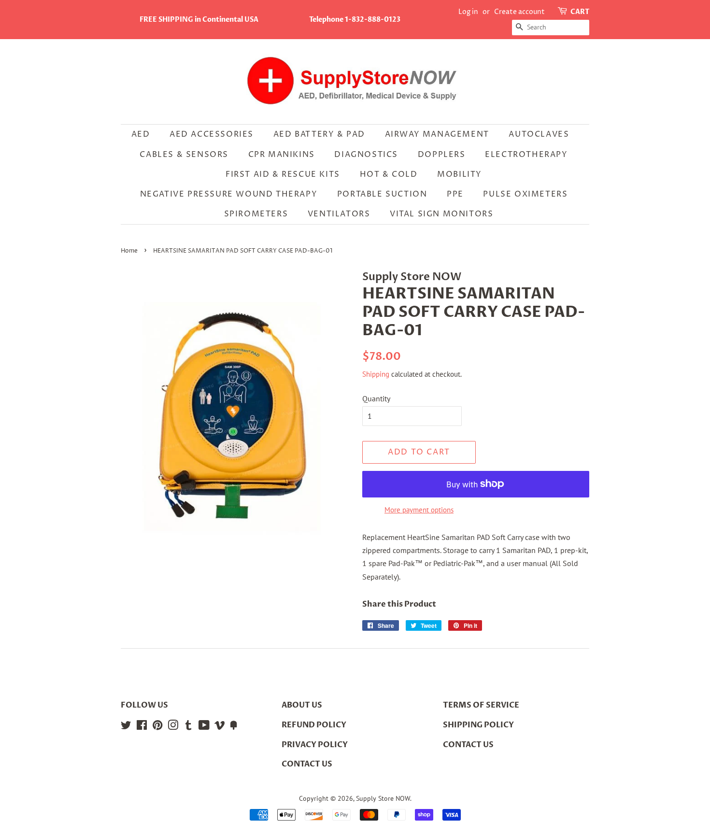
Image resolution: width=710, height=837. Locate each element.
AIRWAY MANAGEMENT (437, 134)
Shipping (375, 374)
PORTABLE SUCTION (382, 194)
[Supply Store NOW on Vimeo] (219, 727)
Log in (468, 11)
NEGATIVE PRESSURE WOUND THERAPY (229, 194)
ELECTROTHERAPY (526, 154)
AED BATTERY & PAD (319, 134)
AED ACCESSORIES (212, 134)
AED (140, 134)
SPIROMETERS (256, 214)
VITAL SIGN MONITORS (441, 214)
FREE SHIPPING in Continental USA (199, 19)
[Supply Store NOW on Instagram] (173, 727)
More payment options (419, 509)
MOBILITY (459, 174)
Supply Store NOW (383, 798)
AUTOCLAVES (539, 134)
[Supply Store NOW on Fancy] (234, 727)
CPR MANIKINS (281, 154)
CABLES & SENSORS (184, 154)
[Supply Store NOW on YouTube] (204, 727)
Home (129, 251)
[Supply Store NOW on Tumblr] (188, 727)
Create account (519, 11)
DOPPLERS (442, 154)
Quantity (376, 398)
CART (579, 11)
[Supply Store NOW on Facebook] (141, 727)
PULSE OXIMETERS (525, 194)
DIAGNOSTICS (366, 154)
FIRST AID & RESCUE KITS (283, 174)
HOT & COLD (389, 174)
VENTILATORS (339, 214)
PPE (455, 194)
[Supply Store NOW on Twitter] (126, 727)
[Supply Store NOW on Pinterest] (157, 727)
